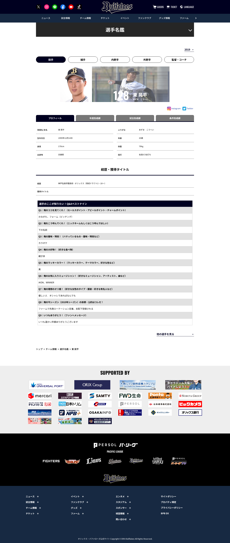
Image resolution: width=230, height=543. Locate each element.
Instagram (176, 108)
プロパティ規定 (168, 502)
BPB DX (165, 513)
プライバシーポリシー (172, 507)
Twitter (189, 108)
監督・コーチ (179, 59)
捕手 (82, 59)
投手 (50, 59)
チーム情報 (51, 349)
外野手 (147, 59)
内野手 (115, 59)
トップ (39, 349)
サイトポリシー (168, 496)
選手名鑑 (64, 349)
